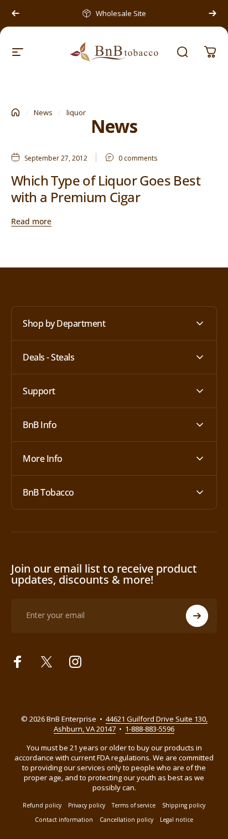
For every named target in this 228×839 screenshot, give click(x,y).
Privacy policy (86, 805)
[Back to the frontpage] (15, 112)
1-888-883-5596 (149, 729)
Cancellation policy (126, 819)
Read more (31, 221)
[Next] (212, 13)
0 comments (137, 158)
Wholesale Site (121, 13)
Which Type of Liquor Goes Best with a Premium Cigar (105, 188)
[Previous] (15, 13)
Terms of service (134, 805)
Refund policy (42, 805)
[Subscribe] (197, 616)
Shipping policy (183, 805)
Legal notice (176, 819)
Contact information (64, 819)
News (43, 112)
